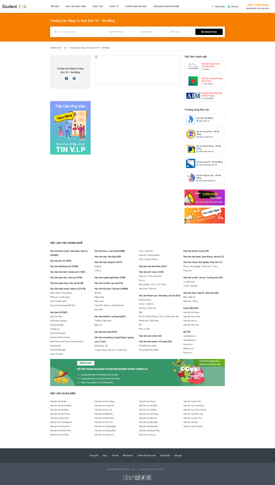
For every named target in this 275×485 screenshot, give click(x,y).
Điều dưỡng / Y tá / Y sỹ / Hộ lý (152, 284)
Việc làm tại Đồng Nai (148, 426)
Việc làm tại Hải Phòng (60, 414)
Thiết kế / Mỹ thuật (103, 321)
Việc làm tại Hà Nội (58, 401)
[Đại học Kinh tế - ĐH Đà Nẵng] (190, 163)
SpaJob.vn (188, 344)
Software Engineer (58, 321)
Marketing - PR (101, 346)
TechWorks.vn (189, 336)
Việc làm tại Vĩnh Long (193, 414)
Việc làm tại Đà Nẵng (59, 410)
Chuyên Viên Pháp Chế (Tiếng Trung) (211, 94)
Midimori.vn (188, 348)
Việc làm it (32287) (58, 312)
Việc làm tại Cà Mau (148, 410)
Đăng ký (234, 6)
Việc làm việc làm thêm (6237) (153, 266)
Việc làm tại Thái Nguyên (61, 422)
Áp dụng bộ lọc (209, 31)
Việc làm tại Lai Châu (59, 435)
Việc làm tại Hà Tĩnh (192, 401)
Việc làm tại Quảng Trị (104, 435)
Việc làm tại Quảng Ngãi (105, 426)
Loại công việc (190, 308)
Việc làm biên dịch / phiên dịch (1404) (67, 272)
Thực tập (97, 6)
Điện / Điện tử (189, 297)
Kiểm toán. (99, 301)
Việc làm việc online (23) (150, 336)
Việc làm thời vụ (190, 321)
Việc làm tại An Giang (192, 426)
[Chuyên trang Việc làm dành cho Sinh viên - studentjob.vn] (14, 6)
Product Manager (58, 350)
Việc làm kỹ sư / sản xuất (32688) (110, 251)
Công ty (114, 6)
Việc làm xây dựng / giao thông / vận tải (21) (203, 256)
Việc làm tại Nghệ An (104, 414)
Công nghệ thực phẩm (149, 350)
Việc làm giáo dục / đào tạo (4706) (66, 277)
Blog (105, 455)
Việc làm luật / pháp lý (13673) (108, 262)
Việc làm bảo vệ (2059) (60, 261)
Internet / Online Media (149, 255)
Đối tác (187, 332)
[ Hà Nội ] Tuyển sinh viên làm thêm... (210, 65)
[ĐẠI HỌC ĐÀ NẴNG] (190, 119)
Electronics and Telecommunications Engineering (66, 343)
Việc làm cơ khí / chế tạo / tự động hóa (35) (203, 277)
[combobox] (121, 32)
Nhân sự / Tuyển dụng (60, 297)
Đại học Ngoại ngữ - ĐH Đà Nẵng (208, 176)
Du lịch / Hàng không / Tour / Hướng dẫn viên (159, 316)
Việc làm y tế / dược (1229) (151, 272)
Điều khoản (128, 455)
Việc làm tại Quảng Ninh (105, 430)
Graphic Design (57, 325)
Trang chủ (93, 455)
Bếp (140, 312)
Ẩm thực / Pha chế (147, 308)
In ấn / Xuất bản (146, 251)
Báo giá (178, 455)
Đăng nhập (220, 6)
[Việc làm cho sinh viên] (204, 197)
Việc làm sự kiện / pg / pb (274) (109, 283)
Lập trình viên (56, 316)
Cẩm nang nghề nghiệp (166, 6)
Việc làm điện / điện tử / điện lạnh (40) (200, 293)
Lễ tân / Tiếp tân (146, 304)
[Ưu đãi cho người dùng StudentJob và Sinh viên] (137, 372)
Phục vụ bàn (144, 329)
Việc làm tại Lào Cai (103, 410)
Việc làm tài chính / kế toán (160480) (111, 289)
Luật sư (98, 270)
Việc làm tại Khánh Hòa (60, 430)
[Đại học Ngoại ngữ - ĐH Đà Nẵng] (190, 178)
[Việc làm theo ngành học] (204, 215)
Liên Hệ (115, 455)
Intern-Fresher (56, 354)
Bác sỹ (142, 280)
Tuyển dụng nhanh (136, 6)
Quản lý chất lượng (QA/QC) (62, 305)
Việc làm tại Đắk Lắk (148, 418)
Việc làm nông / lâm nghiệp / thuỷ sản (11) (202, 262)
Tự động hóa (189, 282)
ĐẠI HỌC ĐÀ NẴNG (204, 118)
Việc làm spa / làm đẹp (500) (108, 256)
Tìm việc (54, 6)
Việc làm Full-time (191, 312)
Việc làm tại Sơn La (147, 401)
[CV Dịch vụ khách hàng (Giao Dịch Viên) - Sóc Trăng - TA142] (193, 81)
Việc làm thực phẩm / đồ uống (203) (155, 341)
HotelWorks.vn (189, 340)
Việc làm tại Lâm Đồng (104, 401)
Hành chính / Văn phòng (61, 293)
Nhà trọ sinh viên (76, 6)
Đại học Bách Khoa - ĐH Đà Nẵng (208, 147)
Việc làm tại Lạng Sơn (104, 405)
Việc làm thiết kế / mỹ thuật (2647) (110, 316)
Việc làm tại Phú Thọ (104, 422)
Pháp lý (98, 266)
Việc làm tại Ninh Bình (104, 418)
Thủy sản (187, 270)
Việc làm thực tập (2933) (106, 332)
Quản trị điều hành (58, 301)
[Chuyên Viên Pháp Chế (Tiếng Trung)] (193, 95)
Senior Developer (58, 333)
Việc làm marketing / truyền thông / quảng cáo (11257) (114, 339)
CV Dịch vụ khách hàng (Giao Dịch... (211, 79)
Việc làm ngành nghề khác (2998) (110, 277)
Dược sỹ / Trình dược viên (150, 276)
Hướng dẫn (165, 455)
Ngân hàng (99, 297)
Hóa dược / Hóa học (148, 288)
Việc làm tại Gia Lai (147, 435)
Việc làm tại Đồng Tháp (149, 430)
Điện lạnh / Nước (190, 301)
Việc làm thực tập (191, 325)
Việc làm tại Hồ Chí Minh (60, 405)
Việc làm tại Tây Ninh (148, 405)
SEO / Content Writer (148, 259)
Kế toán (98, 293)
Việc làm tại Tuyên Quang (194, 410)
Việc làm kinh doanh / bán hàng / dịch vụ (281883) (69, 253)
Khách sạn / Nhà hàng (149, 320)
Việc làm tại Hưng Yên (60, 426)
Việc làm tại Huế (190, 422)
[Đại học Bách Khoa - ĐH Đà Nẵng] (190, 148)
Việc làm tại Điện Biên (148, 422)
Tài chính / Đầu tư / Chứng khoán (109, 305)
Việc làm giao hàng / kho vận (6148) (66, 283)
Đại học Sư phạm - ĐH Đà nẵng (207, 132)
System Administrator (60, 337)
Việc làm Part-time (191, 316)
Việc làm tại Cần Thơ (192, 418)
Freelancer (55, 329)
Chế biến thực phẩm (148, 346)
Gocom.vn (187, 353)
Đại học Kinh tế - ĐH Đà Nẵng (209, 162)
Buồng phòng (145, 300)
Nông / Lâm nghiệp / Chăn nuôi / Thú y (200, 266)
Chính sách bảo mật (146, 455)
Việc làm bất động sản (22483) (64, 266)
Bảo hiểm (99, 309)
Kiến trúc (98, 325)
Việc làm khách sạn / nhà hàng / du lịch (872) (159, 295)
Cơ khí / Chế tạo (190, 286)
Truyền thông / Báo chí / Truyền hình (111, 350)
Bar (140, 325)
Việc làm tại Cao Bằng (148, 414)
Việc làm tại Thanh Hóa (193, 405)
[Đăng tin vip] (70, 127)
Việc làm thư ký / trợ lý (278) (196, 251)
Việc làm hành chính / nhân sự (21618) (68, 289)
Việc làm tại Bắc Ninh (59, 418)
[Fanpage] (66, 78)
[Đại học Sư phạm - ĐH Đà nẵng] (190, 134)
